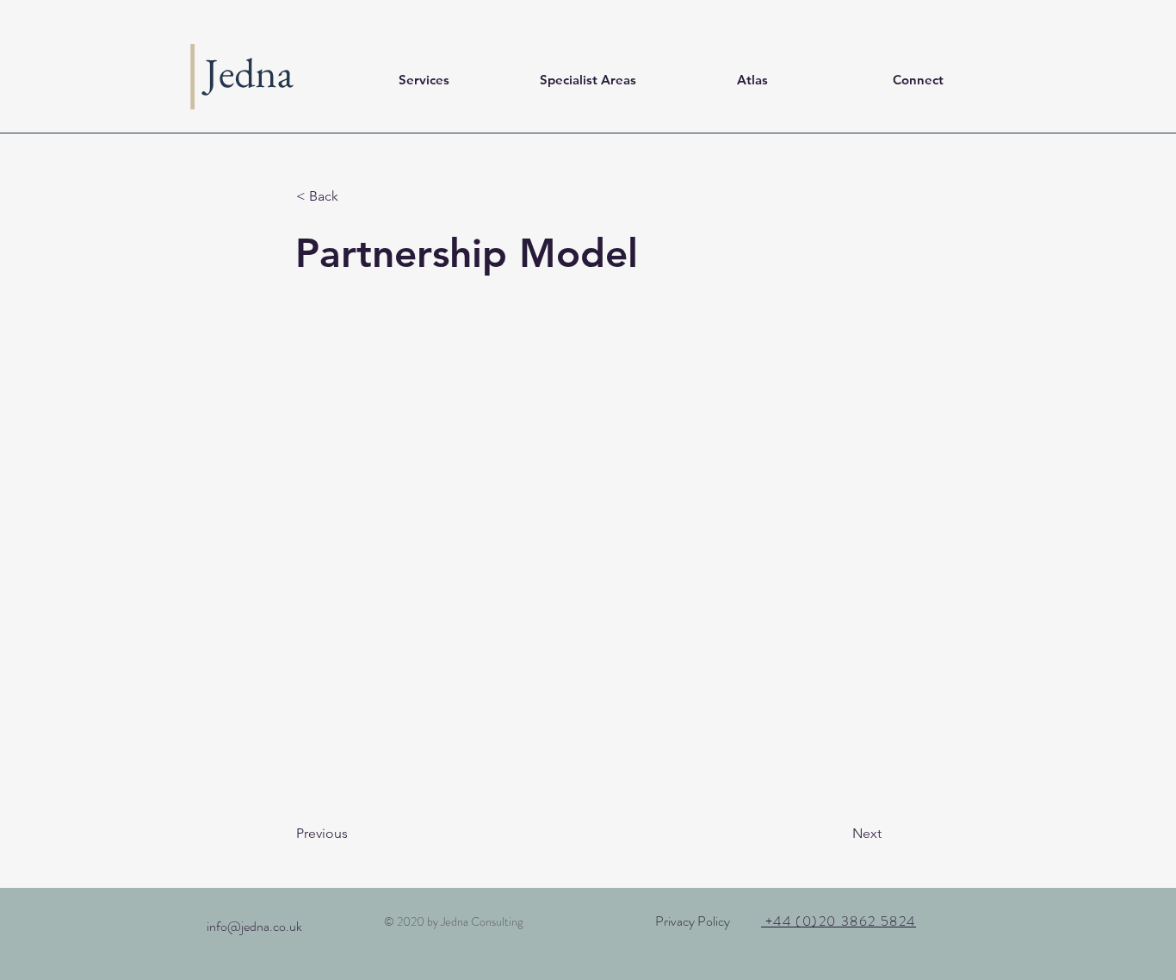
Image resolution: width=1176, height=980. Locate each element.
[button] (353, 196)
